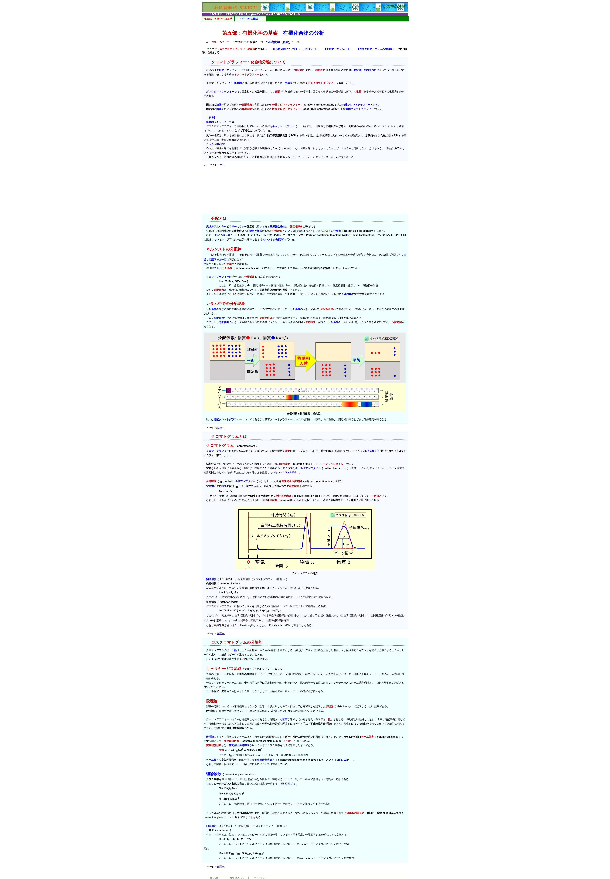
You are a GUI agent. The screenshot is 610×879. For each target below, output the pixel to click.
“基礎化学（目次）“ (280, 42)
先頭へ (221, 427)
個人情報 (214, 878)
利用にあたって (237, 878)
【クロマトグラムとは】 (338, 49)
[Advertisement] (305, 192)
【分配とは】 (311, 49)
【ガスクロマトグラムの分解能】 (376, 49)
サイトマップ (260, 878)
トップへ (219, 165)
